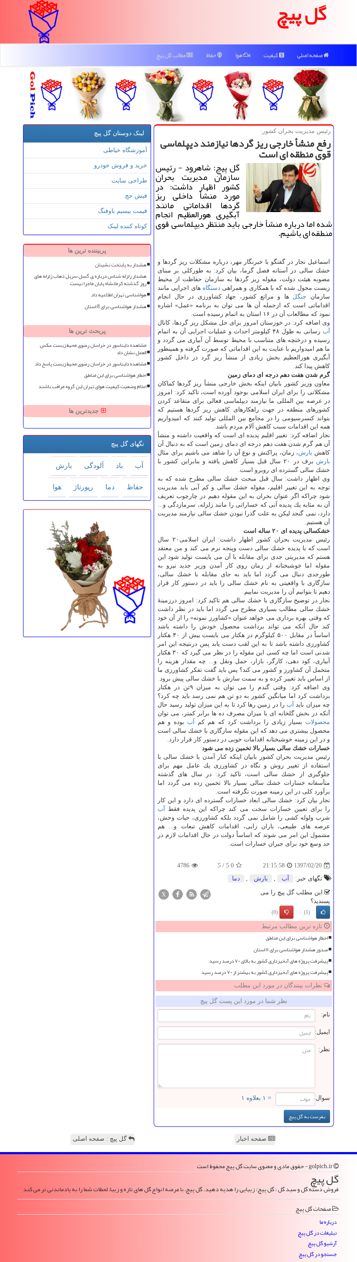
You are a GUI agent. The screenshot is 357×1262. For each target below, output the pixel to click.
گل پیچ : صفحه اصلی (100, 1139)
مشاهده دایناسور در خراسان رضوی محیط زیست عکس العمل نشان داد (93, 349)
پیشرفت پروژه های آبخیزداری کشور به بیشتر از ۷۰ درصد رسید (264, 972)
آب (326, 331)
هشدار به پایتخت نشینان (120, 265)
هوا (239, 55)
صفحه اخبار (252, 1139)
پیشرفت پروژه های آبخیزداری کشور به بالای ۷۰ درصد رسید (268, 961)
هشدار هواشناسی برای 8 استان (115, 307)
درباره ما (328, 1222)
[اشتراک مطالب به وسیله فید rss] (191, 894)
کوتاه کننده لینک (127, 226)
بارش (305, 452)
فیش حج (136, 196)
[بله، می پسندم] (323, 912)
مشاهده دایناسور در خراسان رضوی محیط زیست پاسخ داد (90, 364)
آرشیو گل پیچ (322, 1244)
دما (236, 878)
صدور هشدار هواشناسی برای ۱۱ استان (290, 950)
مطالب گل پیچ (171, 55)
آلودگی (94, 465)
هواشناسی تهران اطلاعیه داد (118, 295)
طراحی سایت (129, 180)
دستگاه (211, 288)
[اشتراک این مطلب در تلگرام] (205, 894)
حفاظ (211, 55)
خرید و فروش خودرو (120, 165)
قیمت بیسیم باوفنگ (122, 211)
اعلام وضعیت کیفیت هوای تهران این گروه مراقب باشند (92, 387)
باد (119, 465)
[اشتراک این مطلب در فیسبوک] (178, 894)
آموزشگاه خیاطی (125, 150)
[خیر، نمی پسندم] (286, 912)
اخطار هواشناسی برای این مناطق (297, 938)
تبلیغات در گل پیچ (317, 1233)
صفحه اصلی (310, 55)
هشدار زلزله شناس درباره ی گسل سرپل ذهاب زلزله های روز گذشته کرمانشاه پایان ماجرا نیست (90, 280)
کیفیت (271, 55)
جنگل (299, 296)
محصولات (317, 722)
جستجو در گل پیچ (318, 1254)
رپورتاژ (83, 487)
